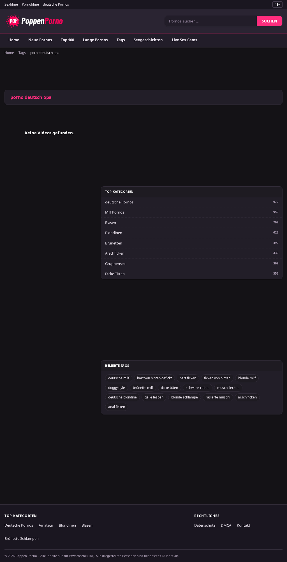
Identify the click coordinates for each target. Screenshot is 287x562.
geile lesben (154, 397)
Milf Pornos (114, 212)
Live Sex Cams (184, 39)
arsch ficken (247, 397)
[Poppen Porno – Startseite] (34, 21)
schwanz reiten (197, 387)
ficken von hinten (217, 378)
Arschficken (114, 253)
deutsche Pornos (56, 4)
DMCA (226, 525)
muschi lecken (228, 387)
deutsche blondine (122, 397)
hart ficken (188, 378)
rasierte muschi (218, 397)
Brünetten (113, 243)
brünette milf (143, 387)
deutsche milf (118, 378)
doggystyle (116, 387)
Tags (121, 39)
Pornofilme (30, 4)
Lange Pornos (95, 39)
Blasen (110, 222)
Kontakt (243, 525)
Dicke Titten (115, 273)
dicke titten (169, 387)
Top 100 (67, 39)
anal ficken (116, 406)
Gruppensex (115, 263)
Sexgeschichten (148, 39)
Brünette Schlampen (21, 538)
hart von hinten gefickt (154, 378)
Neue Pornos (40, 39)
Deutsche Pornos (18, 525)
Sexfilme (11, 4)
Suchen (269, 21)
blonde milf (247, 378)
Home (13, 39)
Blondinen (113, 232)
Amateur (46, 525)
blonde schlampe (184, 397)
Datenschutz (204, 525)
